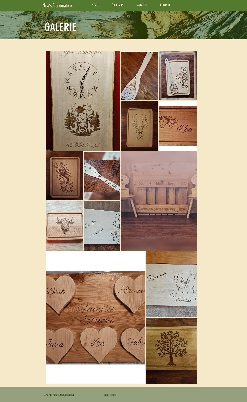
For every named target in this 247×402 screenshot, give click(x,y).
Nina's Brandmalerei (57, 6)
